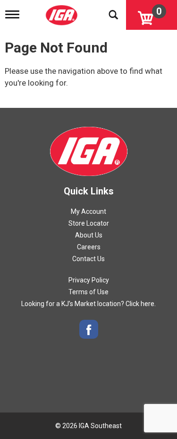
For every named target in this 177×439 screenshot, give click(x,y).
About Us (88, 235)
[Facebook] (88, 329)
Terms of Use (88, 292)
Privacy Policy (88, 280)
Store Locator (88, 223)
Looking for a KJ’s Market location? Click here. (88, 303)
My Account (88, 211)
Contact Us (88, 259)
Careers (89, 247)
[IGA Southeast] (62, 12)
